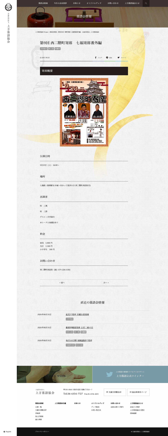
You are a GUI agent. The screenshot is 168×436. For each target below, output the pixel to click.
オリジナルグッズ (94, 3)
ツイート (123, 57)
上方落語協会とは (132, 3)
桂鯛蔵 (83, 332)
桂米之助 (69, 332)
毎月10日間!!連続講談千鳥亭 (79, 341)
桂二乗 (77, 332)
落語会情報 (43, 3)
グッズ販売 (95, 407)
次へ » (106, 283)
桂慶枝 (57, 48)
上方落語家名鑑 (60, 403)
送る (110, 57)
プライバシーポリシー (42, 431)
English (8, 431)
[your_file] (84, 112)
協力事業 (38, 419)
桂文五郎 (79, 345)
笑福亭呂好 (70, 345)
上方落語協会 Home (41, 32)
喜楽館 (37, 413)
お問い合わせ (113, 3)
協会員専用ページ (138, 392)
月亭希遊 (69, 319)
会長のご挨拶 (135, 407)
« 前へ (62, 283)
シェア (100, 57)
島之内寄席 (39, 416)
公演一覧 (38, 407)
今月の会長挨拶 (60, 3)
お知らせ (76, 3)
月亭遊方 (44, 48)
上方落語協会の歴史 (137, 410)
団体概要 (133, 413)
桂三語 (51, 48)
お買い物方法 (96, 410)
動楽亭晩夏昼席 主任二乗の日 (79, 328)
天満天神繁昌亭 (113, 392)
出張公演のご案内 (117, 407)
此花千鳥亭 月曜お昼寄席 (77, 315)
